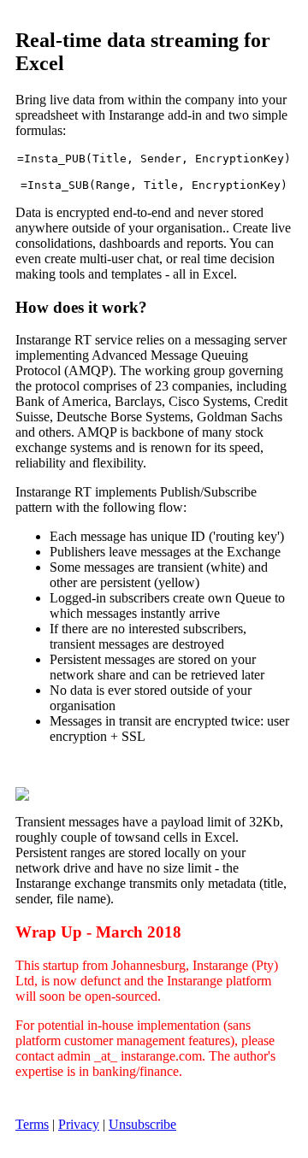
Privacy (78, 1124)
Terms (32, 1124)
